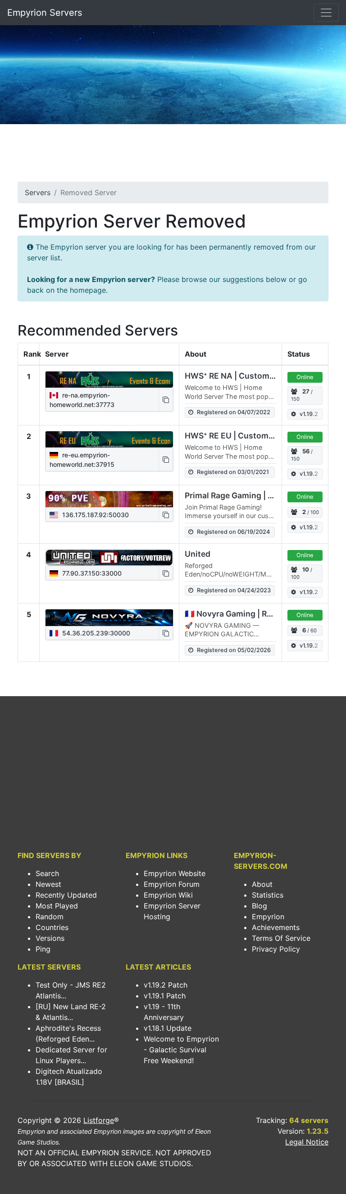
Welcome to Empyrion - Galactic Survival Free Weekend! (181, 1049)
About (262, 884)
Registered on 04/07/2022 (233, 412)
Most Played (57, 905)
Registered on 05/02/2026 (234, 650)
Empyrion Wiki (168, 894)
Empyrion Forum (172, 884)
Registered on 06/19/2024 (233, 531)
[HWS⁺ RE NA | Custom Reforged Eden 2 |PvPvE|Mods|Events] (109, 379)
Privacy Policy (276, 948)
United (197, 554)
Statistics (267, 894)
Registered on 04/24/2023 (234, 590)
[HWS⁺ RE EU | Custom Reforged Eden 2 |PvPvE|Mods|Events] (109, 439)
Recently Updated (66, 894)
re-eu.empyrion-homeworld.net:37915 (82, 459)
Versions (50, 938)
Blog (259, 905)
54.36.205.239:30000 (95, 633)
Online (304, 377)
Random (50, 916)
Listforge (98, 1120)
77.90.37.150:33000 (91, 573)
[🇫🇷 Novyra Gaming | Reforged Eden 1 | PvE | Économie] (109, 617)
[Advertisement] (173, 155)
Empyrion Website (174, 873)
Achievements (276, 927)
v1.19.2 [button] (309, 414)
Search (47, 873)
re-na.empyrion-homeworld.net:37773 (82, 399)
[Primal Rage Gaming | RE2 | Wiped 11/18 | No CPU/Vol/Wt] (109, 499)
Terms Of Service (281, 938)
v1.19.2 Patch (165, 984)
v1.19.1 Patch (165, 995)
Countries (52, 927)
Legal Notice (306, 1141)
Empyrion (268, 916)
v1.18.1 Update (167, 1028)
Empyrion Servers (44, 12)
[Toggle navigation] (326, 13)
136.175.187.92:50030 (94, 515)
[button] (166, 399)
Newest (48, 884)
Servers (37, 192)
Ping (43, 948)
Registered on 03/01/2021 (233, 472)
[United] (109, 558)
